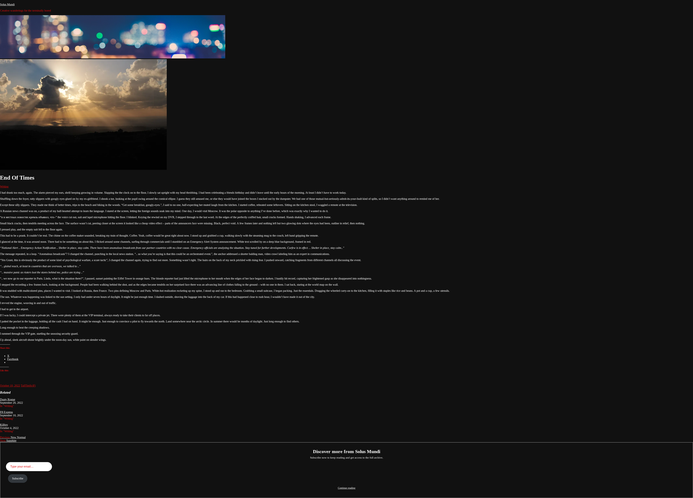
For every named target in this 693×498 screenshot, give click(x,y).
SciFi (33, 385)
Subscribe (17, 478)
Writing (4, 186)
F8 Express (6, 412)
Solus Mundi (7, 4)
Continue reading (346, 488)
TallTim (25, 385)
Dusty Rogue (7, 399)
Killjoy (4, 424)
